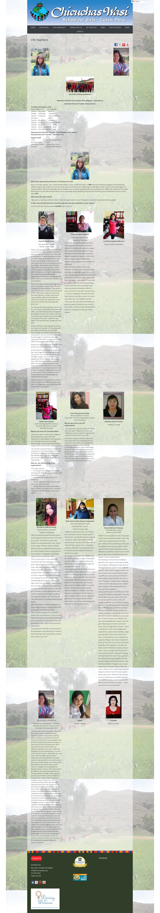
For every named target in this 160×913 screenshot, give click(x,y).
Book (127, 27)
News (103, 27)
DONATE (80, 32)
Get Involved (91, 27)
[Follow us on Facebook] (115, 44)
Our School (44, 27)
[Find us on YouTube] (127, 44)
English (136, 1)
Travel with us (76, 27)
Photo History (115, 27)
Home (33, 27)
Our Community (59, 27)
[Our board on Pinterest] (123, 44)
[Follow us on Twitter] (119, 44)
